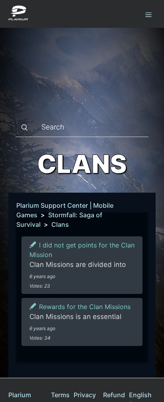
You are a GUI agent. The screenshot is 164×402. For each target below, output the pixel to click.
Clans (60, 224)
